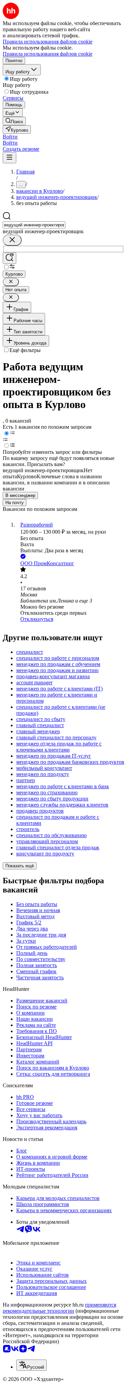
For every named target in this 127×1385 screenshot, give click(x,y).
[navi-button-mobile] (9, 157)
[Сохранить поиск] (9, 258)
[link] (14, 121)
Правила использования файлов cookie (47, 54)
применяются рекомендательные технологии (59, 1308)
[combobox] (34, 224)
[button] (10, 137)
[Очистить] (12, 240)
